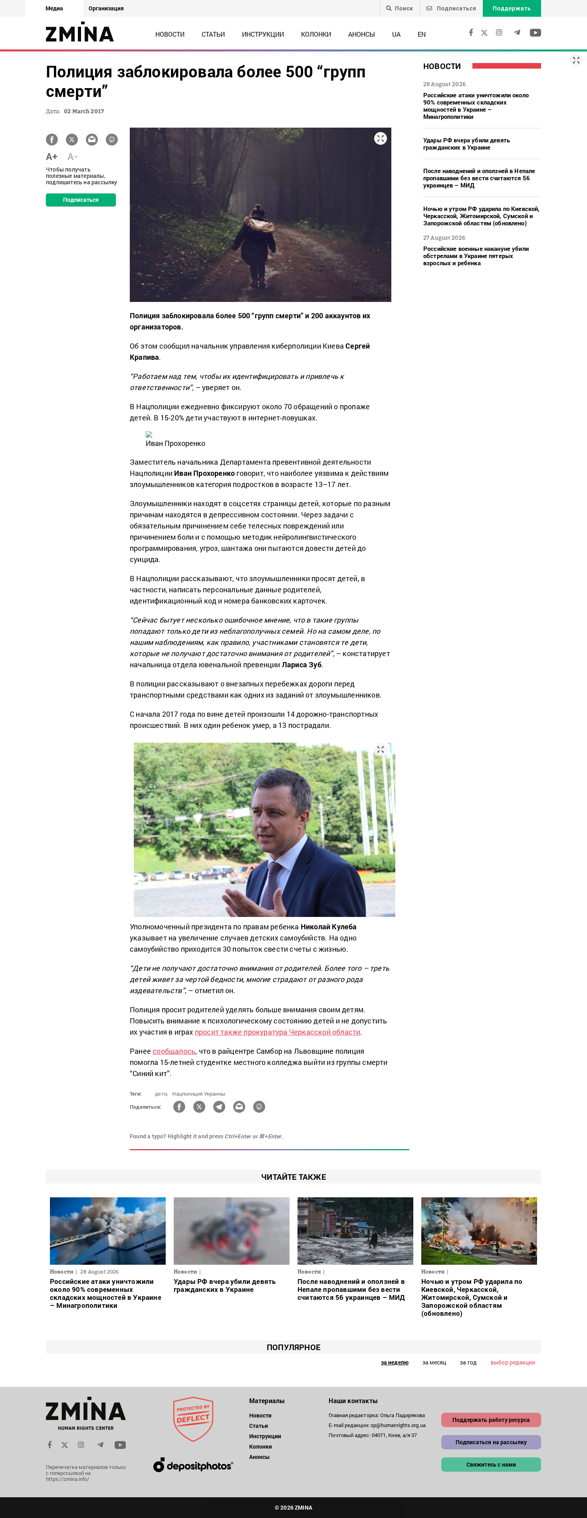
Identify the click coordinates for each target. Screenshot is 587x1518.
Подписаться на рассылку (491, 1442)
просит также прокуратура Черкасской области (278, 1032)
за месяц (434, 1362)
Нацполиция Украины (198, 1093)
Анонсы (361, 34)
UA (396, 34)
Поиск (404, 8)
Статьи (213, 34)
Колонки (316, 34)
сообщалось (174, 1051)
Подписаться (455, 8)
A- (72, 156)
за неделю (395, 1362)
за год (468, 1362)
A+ (52, 156)
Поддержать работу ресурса (491, 1419)
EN (422, 34)
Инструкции (263, 34)
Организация (106, 8)
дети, (161, 1093)
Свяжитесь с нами (491, 1464)
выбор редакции (513, 1362)
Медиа (54, 8)
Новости (169, 34)
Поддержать (512, 8)
